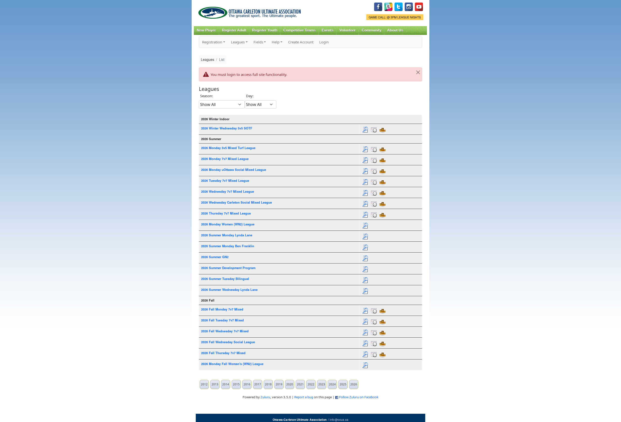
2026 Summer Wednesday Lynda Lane (229, 289)
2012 (204, 384)
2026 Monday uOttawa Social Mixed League (233, 169)
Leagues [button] (238, 42)
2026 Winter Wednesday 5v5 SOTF (226, 128)
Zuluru (265, 397)
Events (327, 30)
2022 (311, 384)
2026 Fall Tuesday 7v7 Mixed (222, 320)
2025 (343, 384)
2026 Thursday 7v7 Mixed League (226, 213)
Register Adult (234, 30)
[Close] (418, 72)
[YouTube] (419, 6)
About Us (395, 30)
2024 (332, 384)
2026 (353, 384)
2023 (321, 384)
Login (324, 42)
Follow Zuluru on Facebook (358, 397)
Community (371, 30)
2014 (225, 384)
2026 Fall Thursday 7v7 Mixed (223, 353)
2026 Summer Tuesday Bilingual (225, 279)
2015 (236, 384)
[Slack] (388, 6)
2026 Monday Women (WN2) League (227, 224)
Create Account (300, 42)
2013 (215, 384)
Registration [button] (212, 42)
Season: (206, 95)
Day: (249, 95)
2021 (300, 384)
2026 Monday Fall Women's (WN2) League (232, 364)
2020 (289, 384)
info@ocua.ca (339, 419)
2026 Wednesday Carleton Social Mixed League (236, 202)
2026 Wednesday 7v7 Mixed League (227, 191)
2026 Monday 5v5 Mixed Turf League (228, 148)
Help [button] (275, 42)
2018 (268, 384)
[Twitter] (398, 6)
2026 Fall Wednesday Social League (228, 342)
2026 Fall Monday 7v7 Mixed (222, 309)
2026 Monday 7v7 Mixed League (225, 159)
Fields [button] (258, 42)
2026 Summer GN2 (215, 257)
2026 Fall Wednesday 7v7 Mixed (225, 331)
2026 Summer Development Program (228, 268)
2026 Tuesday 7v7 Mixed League (225, 180)
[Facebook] (378, 6)
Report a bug (303, 397)
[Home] (250, 11)
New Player (206, 30)
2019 (279, 384)
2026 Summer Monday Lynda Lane (226, 235)
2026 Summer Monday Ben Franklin (227, 246)
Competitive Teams (299, 30)
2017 (257, 384)
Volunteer (347, 30)
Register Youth (264, 30)
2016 (247, 384)
